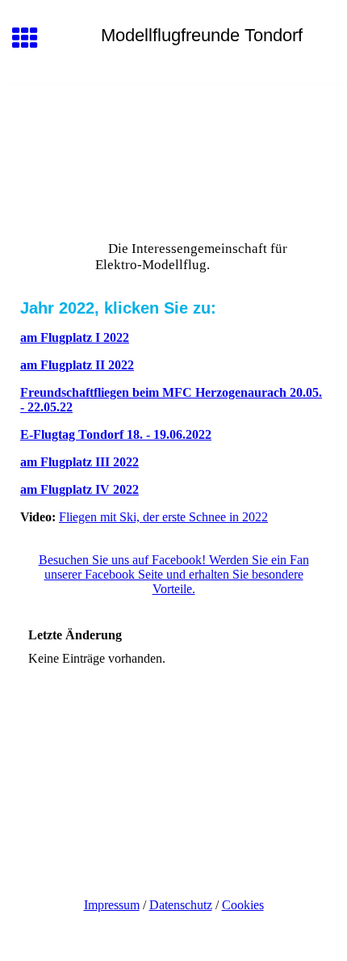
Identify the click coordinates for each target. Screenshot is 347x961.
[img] (173, 152)
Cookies (243, 905)
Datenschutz (180, 905)
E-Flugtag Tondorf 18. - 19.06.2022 (115, 434)
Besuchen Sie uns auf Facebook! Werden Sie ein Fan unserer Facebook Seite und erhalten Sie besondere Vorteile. (174, 574)
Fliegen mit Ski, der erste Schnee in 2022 (163, 517)
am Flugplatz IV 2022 (79, 489)
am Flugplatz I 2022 (74, 337)
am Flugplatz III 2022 (79, 462)
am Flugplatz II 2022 (77, 365)
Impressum (112, 905)
